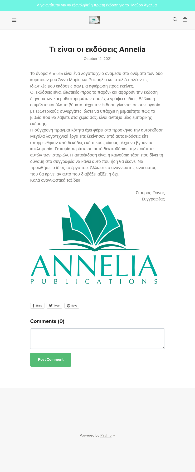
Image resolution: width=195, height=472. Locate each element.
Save (74, 305)
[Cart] (186, 19)
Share (38, 305)
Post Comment (50, 359)
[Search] (175, 19)
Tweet (56, 305)
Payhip (106, 435)
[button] (113, 436)
